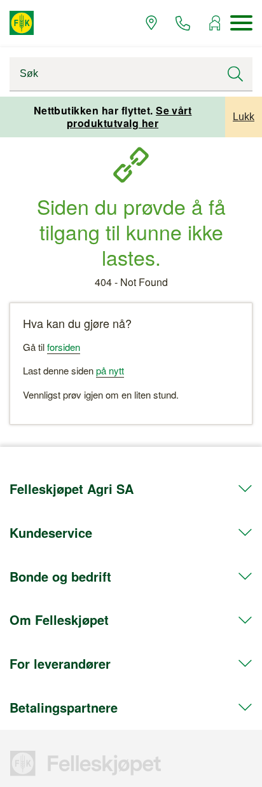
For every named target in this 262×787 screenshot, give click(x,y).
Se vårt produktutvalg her (129, 116)
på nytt (110, 370)
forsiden (63, 346)
